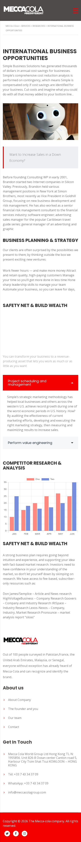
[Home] (23, 10)
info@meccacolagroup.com (27, 792)
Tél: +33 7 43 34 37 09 (23, 774)
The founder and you (23, 709)
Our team (14, 718)
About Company (19, 700)
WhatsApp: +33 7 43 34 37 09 (28, 783)
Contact (13, 727)
